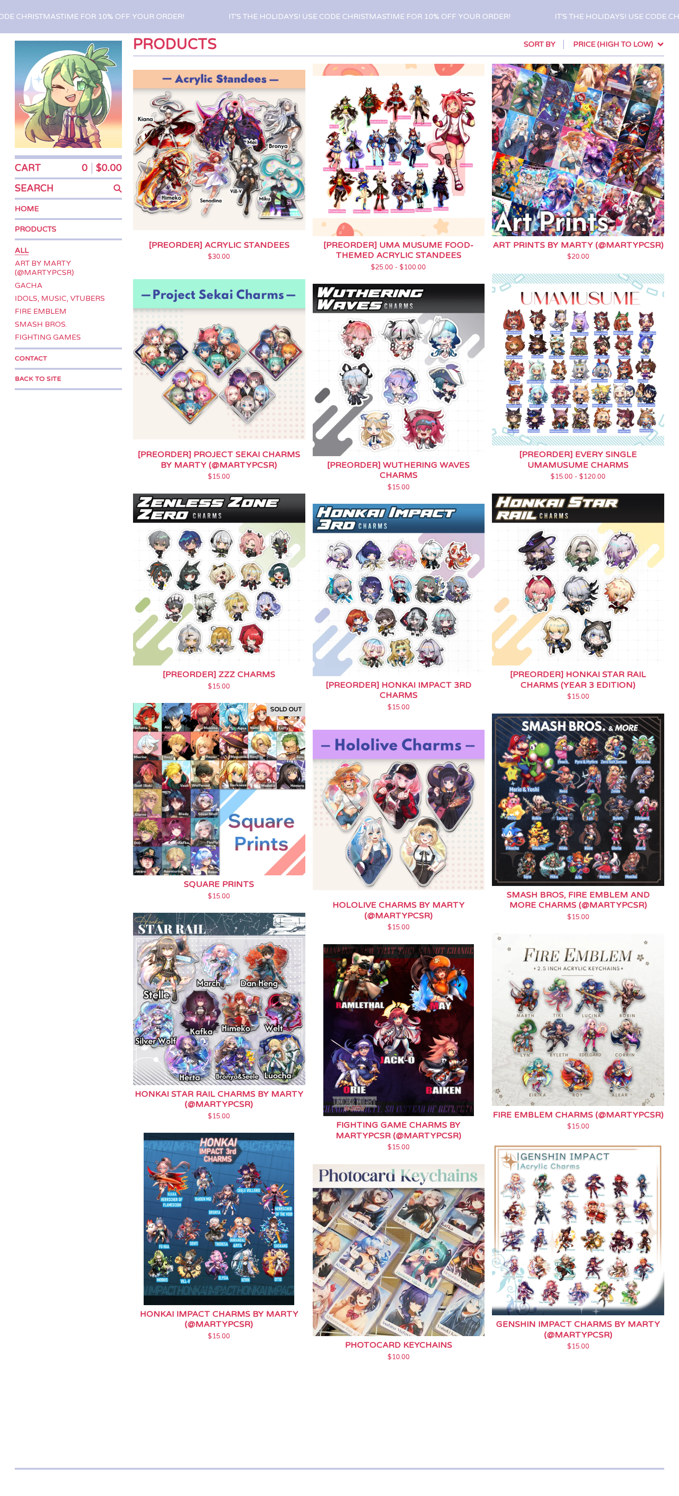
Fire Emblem (41, 311)
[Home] (68, 94)
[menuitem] (594, 44)
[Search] (118, 188)
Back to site (38, 379)
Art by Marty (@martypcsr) (44, 268)
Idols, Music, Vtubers (60, 298)
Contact (31, 358)
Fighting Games (48, 337)
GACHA (28, 285)
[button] (339, 16)
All (22, 250)
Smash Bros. (41, 324)
